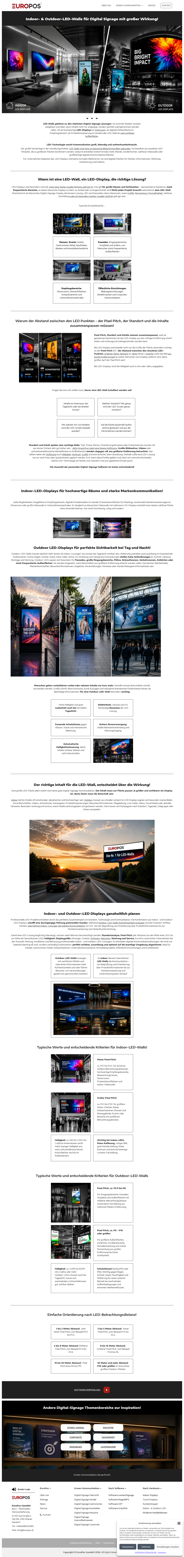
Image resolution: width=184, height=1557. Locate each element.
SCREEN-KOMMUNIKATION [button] (128, 5)
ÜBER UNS (106, 5)
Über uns (44, 1495)
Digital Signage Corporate (86, 1524)
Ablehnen (146, 1547)
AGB (97, 1543)
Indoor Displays (150, 1495)
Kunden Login (24, 1489)
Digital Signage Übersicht (86, 1495)
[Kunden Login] (14, 1489)
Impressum (162, 1552)
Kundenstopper (150, 1504)
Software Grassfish (118, 1508)
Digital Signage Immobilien (87, 1508)
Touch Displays (150, 1499)
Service (43, 1508)
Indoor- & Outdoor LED (154, 1508)
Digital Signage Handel (85, 1499)
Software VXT (116, 1504)
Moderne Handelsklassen (155, 1512)
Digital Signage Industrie (86, 1512)
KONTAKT (166, 5)
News (43, 1504)
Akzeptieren (128, 1547)
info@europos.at (25, 1530)
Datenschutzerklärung (81, 1543)
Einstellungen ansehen (168, 1547)
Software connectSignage (121, 1495)
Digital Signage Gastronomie (88, 1504)
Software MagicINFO (119, 1499)
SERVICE (151, 5)
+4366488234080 (25, 1526)
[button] (179, 1523)
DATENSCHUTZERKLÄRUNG (146, 1552)
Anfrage (44, 1499)
